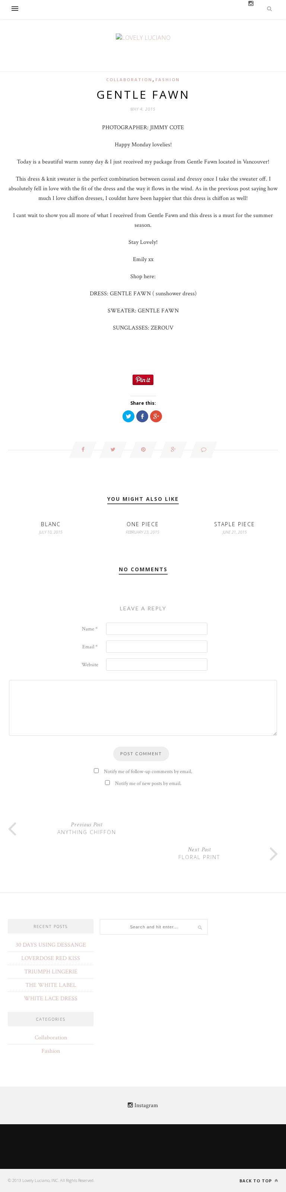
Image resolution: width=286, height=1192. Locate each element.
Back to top (256, 1180)
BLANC (51, 524)
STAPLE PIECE (234, 524)
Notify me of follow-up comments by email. (148, 771)
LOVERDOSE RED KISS (50, 958)
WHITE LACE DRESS (50, 998)
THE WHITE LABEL (50, 985)
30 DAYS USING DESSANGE (51, 945)
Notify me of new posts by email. (148, 783)
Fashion (167, 79)
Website (90, 664)
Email (90, 646)
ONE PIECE (143, 524)
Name (90, 629)
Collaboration (129, 79)
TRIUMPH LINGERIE (50, 972)
